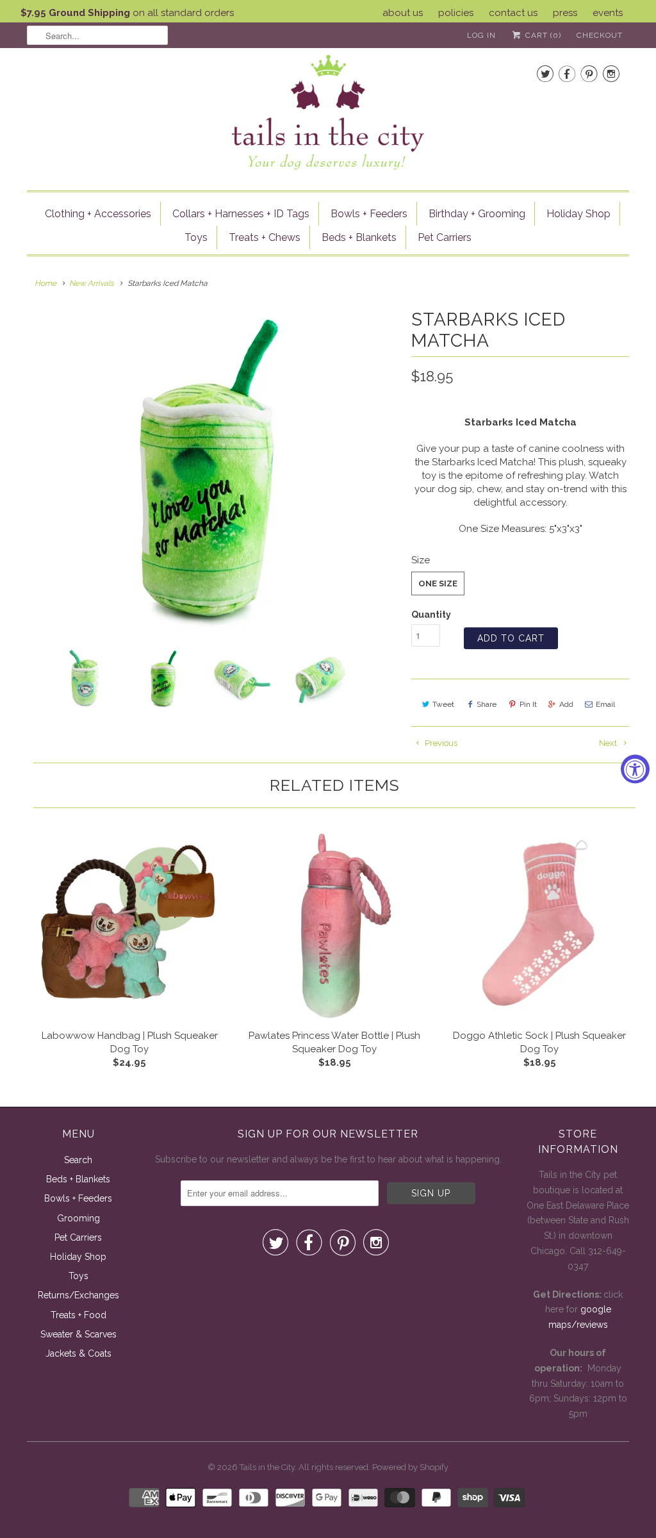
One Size (437, 583)
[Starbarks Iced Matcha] (212, 469)
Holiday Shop (578, 214)
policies (455, 13)
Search (78, 1160)
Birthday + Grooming (477, 214)
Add (566, 704)
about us (402, 13)
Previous (440, 743)
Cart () (542, 35)
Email (605, 704)
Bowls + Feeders (369, 214)
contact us (513, 13)
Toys (196, 237)
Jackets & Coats (78, 1353)
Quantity (431, 614)
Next (609, 743)
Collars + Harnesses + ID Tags (240, 214)
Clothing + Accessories (98, 214)
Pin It (528, 704)
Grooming (78, 1218)
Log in (481, 35)
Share (486, 704)
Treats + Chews (264, 237)
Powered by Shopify (410, 1467)
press (565, 13)
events (608, 13)
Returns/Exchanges (78, 1295)
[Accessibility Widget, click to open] (635, 769)
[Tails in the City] (328, 111)
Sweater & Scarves (78, 1334)
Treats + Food (78, 1315)
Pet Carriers (445, 237)
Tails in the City (267, 1467)
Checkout (600, 35)
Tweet (443, 704)
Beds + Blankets (359, 237)
